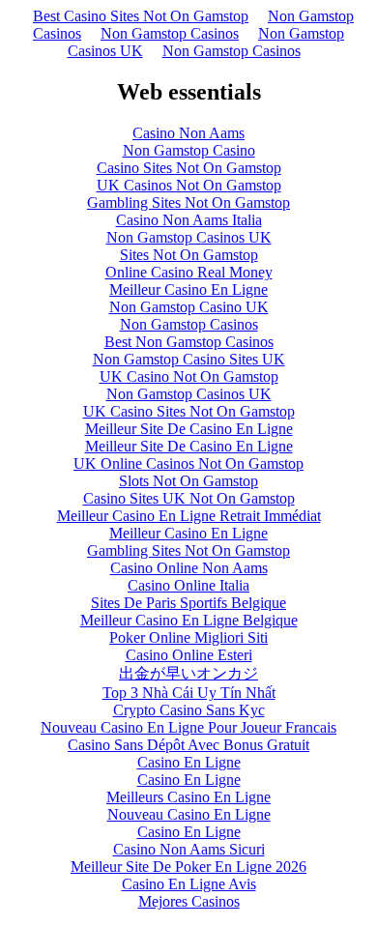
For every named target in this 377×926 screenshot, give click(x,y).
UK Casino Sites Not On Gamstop (189, 411)
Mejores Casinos (189, 901)
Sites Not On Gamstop (189, 254)
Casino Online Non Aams (189, 568)
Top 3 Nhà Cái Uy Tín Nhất (189, 692)
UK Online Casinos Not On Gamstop (188, 463)
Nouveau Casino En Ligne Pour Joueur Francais (188, 727)
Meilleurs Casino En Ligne (188, 797)
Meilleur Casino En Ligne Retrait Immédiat (189, 515)
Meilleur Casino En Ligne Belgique (189, 620)
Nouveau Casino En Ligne (189, 814)
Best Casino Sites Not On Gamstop (140, 16)
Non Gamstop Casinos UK (189, 237)
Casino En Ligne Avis (189, 884)
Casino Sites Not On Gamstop (189, 167)
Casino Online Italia (188, 585)
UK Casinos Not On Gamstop (189, 185)
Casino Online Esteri (189, 655)
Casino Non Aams (188, 133)
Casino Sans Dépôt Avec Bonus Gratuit (188, 745)
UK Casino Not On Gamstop (189, 376)
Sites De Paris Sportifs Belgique (188, 602)
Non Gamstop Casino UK (189, 307)
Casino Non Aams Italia (189, 220)
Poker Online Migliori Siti (188, 637)
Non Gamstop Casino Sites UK (189, 359)
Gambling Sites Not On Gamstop (188, 202)
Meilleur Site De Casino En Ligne (189, 428)
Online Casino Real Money (189, 272)
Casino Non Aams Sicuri (189, 849)
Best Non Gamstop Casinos (189, 341)
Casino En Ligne (189, 762)
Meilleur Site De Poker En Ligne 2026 (188, 866)
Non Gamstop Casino (189, 150)
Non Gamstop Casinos (170, 33)
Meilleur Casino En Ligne (188, 289)
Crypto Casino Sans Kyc (189, 710)
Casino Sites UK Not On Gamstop (189, 498)
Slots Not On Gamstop (188, 481)
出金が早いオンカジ (188, 673)
